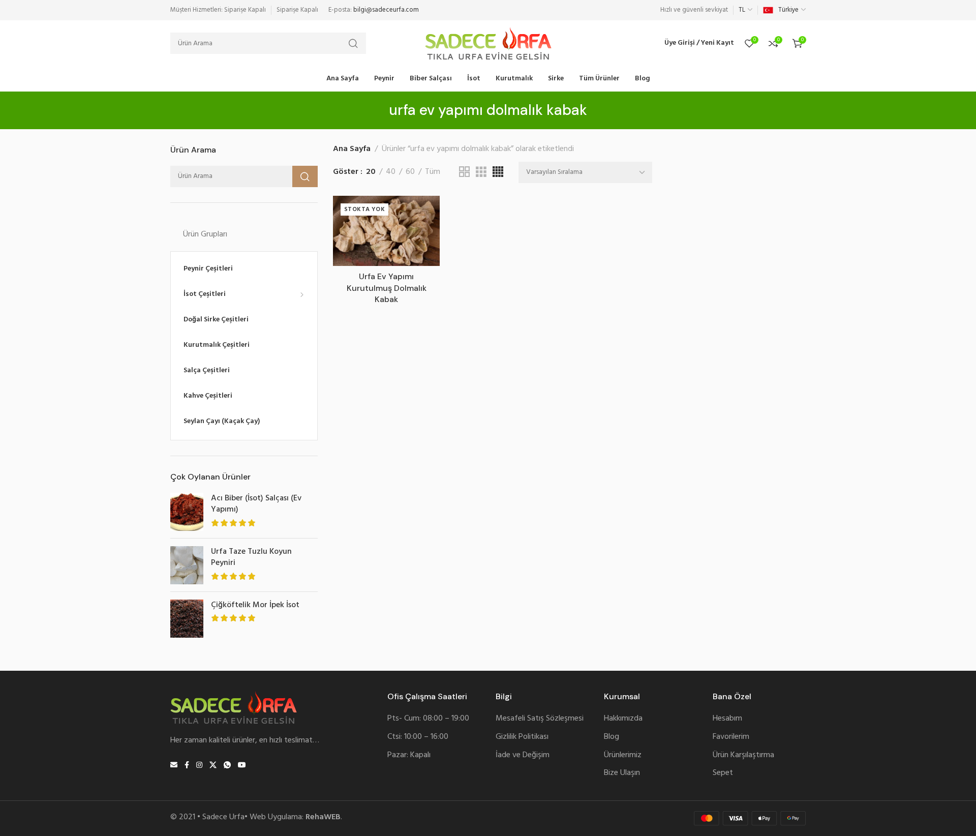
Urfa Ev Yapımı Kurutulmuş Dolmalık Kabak (386, 288)
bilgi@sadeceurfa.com (386, 10)
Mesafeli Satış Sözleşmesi (540, 718)
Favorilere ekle (421, 213)
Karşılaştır (421, 237)
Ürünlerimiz (623, 755)
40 (390, 172)
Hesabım (727, 718)
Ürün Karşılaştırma (743, 755)
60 (410, 172)
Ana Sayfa (352, 149)
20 (371, 172)
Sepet (723, 773)
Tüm (432, 172)
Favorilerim (731, 737)
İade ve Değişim (523, 755)
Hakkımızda (623, 718)
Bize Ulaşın (622, 773)
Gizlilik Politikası (522, 737)
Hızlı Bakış (421, 261)
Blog (611, 737)
